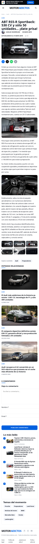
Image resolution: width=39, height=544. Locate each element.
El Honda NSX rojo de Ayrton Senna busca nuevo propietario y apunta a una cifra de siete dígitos (24, 464)
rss (31, 530)
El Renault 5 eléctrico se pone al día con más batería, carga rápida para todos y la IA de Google (24, 475)
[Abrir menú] (3, 8)
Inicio (3, 14)
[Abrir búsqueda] (35, 8)
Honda (21, 515)
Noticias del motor (11, 510)
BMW (22, 510)
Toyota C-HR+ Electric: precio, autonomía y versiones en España (25, 440)
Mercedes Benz (10, 515)
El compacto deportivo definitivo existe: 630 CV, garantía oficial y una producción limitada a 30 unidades (19, 333)
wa (11, 61)
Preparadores (26, 261)
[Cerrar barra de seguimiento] (36, 2)
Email (4, 416)
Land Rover (30, 506)
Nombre (5, 407)
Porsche (7, 506)
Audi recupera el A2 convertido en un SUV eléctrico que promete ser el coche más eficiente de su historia (18, 369)
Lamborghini (9, 519)
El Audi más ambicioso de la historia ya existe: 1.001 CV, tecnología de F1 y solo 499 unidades (19, 297)
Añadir (30, 2)
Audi (7, 14)
